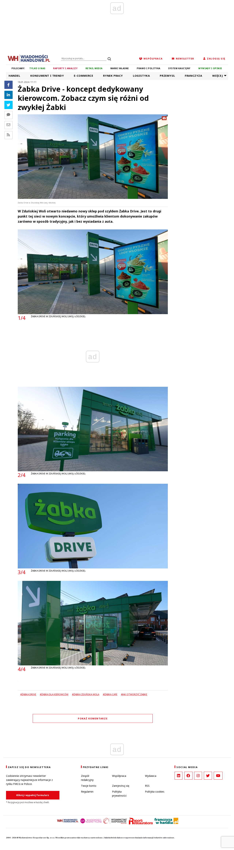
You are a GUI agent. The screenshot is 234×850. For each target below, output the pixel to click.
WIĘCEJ (217, 75)
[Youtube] (218, 776)
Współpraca (119, 776)
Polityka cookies (154, 791)
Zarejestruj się (120, 785)
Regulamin (87, 791)
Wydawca (150, 776)
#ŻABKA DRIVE (28, 694)
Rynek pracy (113, 75)
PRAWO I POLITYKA (148, 68)
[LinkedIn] (178, 776)
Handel (14, 75)
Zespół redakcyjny (87, 778)
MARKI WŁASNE (119, 68)
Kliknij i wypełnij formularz (32, 795)
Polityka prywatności (119, 793)
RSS (147, 785)
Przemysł (167, 75)
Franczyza (193, 75)
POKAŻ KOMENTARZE (92, 718)
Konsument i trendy (47, 75)
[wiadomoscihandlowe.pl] (29, 58)
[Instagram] (198, 776)
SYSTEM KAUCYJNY (179, 68)
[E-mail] (8, 125)
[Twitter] (8, 105)
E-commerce (83, 75)
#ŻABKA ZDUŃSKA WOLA (85, 694)
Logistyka (141, 75)
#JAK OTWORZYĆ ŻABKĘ (134, 694)
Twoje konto (88, 785)
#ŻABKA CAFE (110, 694)
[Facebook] (8, 85)
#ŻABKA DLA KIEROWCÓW (54, 694)
